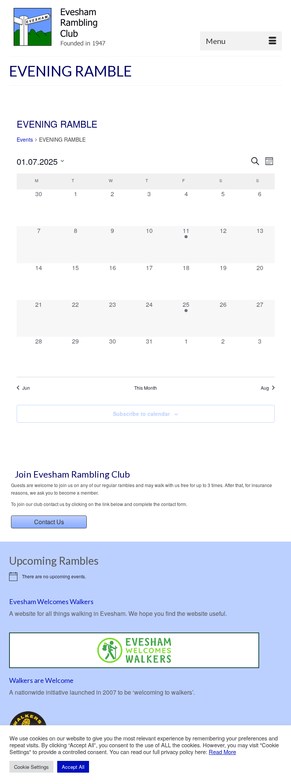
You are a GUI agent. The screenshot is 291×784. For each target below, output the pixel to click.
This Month (145, 388)
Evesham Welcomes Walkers (51, 601)
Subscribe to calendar (141, 413)
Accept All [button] (73, 766)
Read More (222, 751)
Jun (26, 388)
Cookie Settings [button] (31, 766)
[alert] (145, 576)
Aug (265, 388)
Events (25, 139)
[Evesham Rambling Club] (145, 27)
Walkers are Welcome (41, 680)
